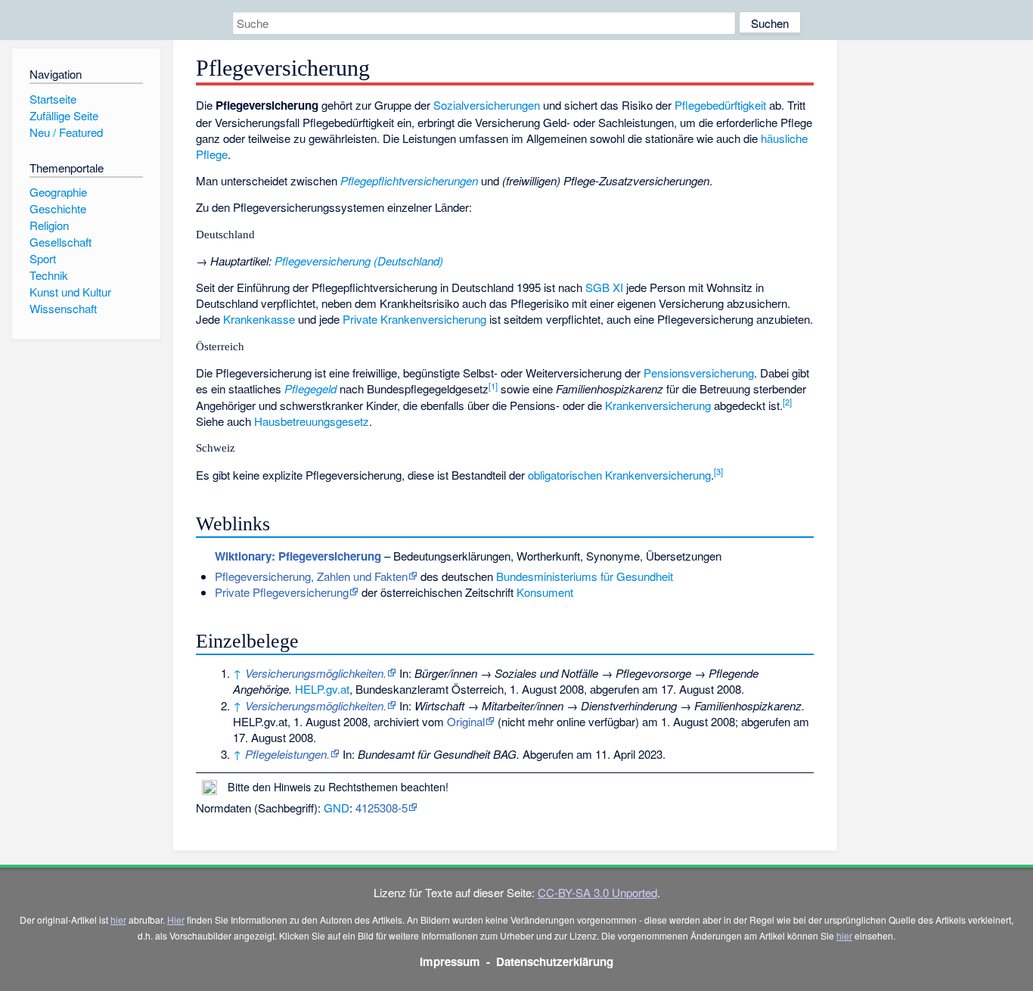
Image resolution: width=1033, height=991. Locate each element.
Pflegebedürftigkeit (720, 105)
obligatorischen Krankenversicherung (619, 475)
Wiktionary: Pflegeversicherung (298, 556)
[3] (718, 471)
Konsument (544, 592)
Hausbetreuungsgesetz (311, 421)
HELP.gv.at (322, 689)
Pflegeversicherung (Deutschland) (359, 261)
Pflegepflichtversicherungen (409, 180)
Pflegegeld (310, 388)
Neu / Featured (66, 132)
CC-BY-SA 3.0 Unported (597, 892)
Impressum (450, 961)
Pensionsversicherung (699, 373)
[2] (787, 402)
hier (118, 919)
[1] (493, 386)
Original (466, 721)
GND (336, 807)
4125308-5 (381, 807)
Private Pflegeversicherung (282, 592)
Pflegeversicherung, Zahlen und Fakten (311, 576)
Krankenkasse (259, 319)
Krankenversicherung (658, 405)
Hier (176, 919)
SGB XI (604, 287)
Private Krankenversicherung (414, 319)
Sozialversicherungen (486, 105)
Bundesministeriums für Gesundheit (584, 576)
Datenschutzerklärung (554, 961)
